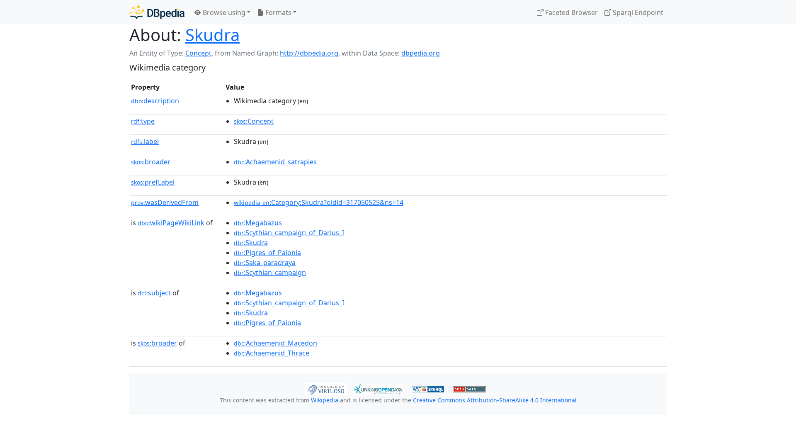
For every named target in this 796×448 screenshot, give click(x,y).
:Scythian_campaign (270, 272)
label (145, 141)
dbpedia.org (420, 53)
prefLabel (153, 182)
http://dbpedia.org (309, 53)
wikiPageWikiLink (171, 222)
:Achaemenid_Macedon (275, 343)
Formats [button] (277, 12)
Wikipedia (324, 400)
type (143, 121)
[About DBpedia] (156, 12)
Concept (198, 53)
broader (150, 161)
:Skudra (251, 242)
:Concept (254, 121)
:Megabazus (258, 222)
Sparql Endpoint (637, 12)
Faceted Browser (571, 12)
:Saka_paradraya (265, 262)
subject (154, 292)
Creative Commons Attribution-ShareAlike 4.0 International (495, 400)
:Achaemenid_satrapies (275, 161)
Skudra (212, 34)
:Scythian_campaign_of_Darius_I (289, 232)
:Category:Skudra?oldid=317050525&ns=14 (318, 202)
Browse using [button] (223, 12)
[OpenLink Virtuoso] (326, 388)
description (155, 100)
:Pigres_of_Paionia (267, 252)
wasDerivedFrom (165, 202)
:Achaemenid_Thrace (271, 353)
